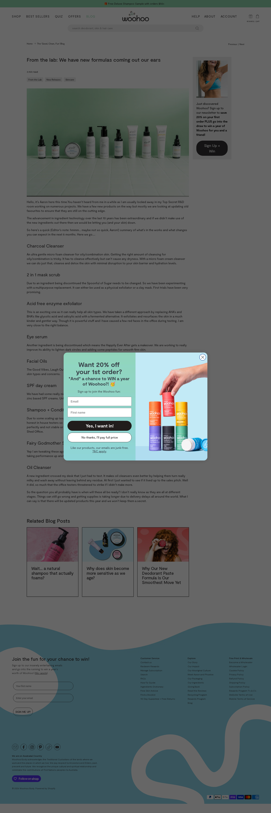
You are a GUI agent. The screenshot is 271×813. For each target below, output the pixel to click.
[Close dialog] (202, 357)
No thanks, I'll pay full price (99, 437)
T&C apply (99, 451)
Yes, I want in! (100, 425)
